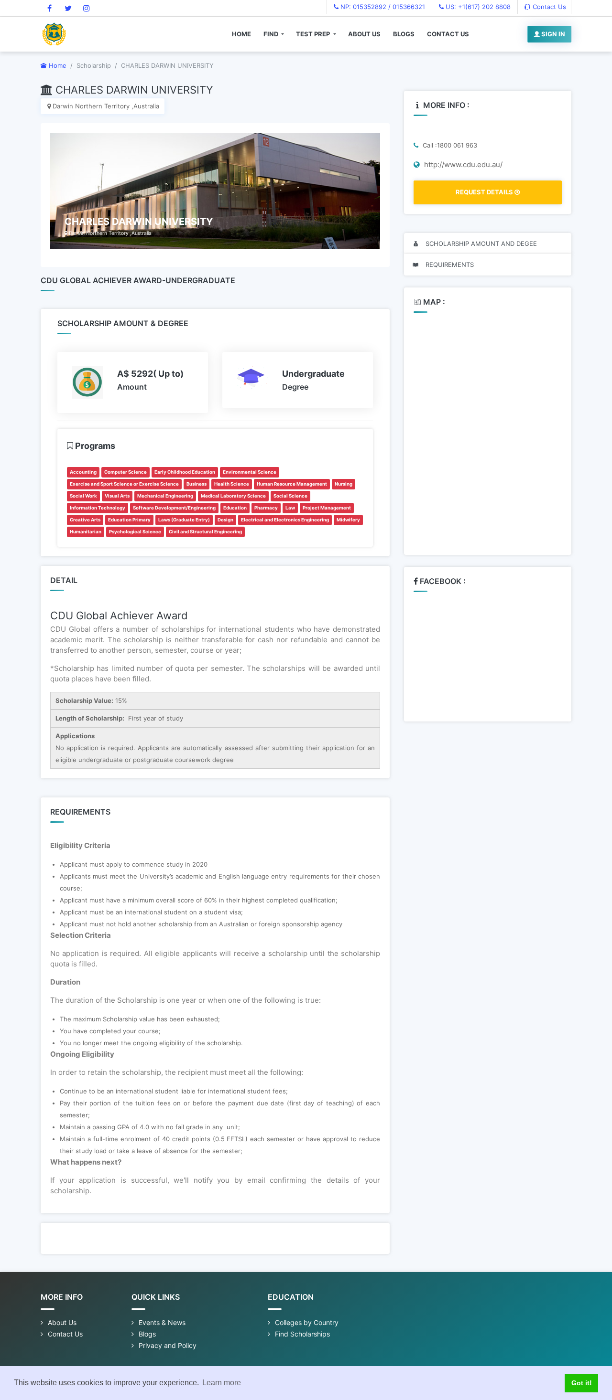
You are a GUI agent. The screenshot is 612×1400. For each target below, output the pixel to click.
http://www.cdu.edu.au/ (462, 164)
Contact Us (548, 7)
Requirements (449, 264)
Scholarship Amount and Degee (480, 243)
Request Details (485, 192)
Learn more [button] (221, 1383)
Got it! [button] (581, 1383)
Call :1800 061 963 (449, 145)
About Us (364, 34)
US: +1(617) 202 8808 (477, 7)
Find (271, 34)
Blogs (404, 34)
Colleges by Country (307, 1322)
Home (241, 34)
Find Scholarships (302, 1334)
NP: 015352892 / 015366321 (382, 7)
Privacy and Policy (168, 1345)
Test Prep (313, 34)
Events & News (162, 1322)
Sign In (552, 34)
